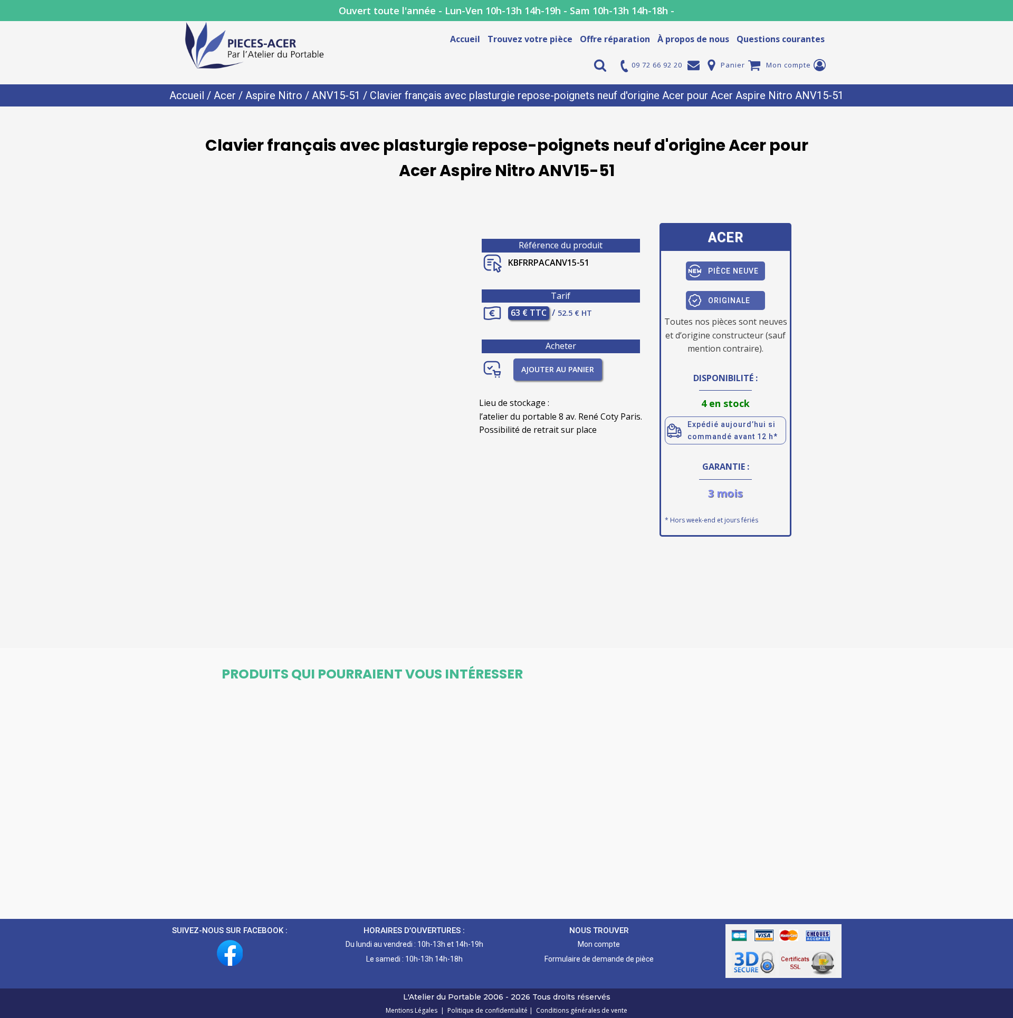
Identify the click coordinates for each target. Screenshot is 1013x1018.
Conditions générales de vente (580, 1010)
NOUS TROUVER (599, 930)
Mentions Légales (412, 1010)
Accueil (465, 39)
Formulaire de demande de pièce (599, 959)
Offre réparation (615, 39)
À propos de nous (693, 39)
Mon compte (788, 65)
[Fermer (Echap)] (1001, 11)
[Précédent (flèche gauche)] (18, 509)
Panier (733, 65)
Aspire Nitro (273, 95)
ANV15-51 (336, 95)
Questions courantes (781, 39)
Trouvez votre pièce (530, 39)
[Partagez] (978, 11)
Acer (225, 95)
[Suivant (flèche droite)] (994, 509)
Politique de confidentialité (486, 1010)
